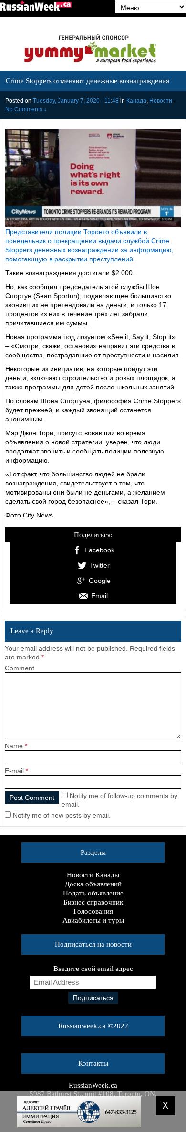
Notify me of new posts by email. (62, 815)
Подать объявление (93, 893)
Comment (19, 668)
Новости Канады (93, 875)
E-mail (14, 771)
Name (14, 746)
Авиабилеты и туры (93, 920)
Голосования (93, 911)
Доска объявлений (93, 884)
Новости (160, 100)
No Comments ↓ (26, 109)
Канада (136, 100)
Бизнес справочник (93, 902)
